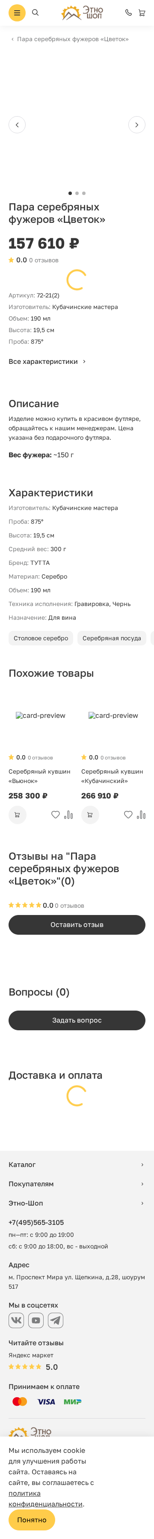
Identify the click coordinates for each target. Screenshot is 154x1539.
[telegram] (55, 1320)
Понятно (32, 1519)
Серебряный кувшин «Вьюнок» (40, 776)
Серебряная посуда (112, 638)
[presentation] (17, 124)
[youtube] (36, 1320)
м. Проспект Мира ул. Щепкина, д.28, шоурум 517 (77, 1281)
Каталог (22, 1164)
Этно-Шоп (26, 1203)
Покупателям (31, 1183)
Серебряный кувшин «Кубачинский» (112, 776)
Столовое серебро (41, 638)
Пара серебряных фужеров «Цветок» (73, 38)
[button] (70, 193)
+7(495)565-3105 (36, 1222)
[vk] (16, 1320)
